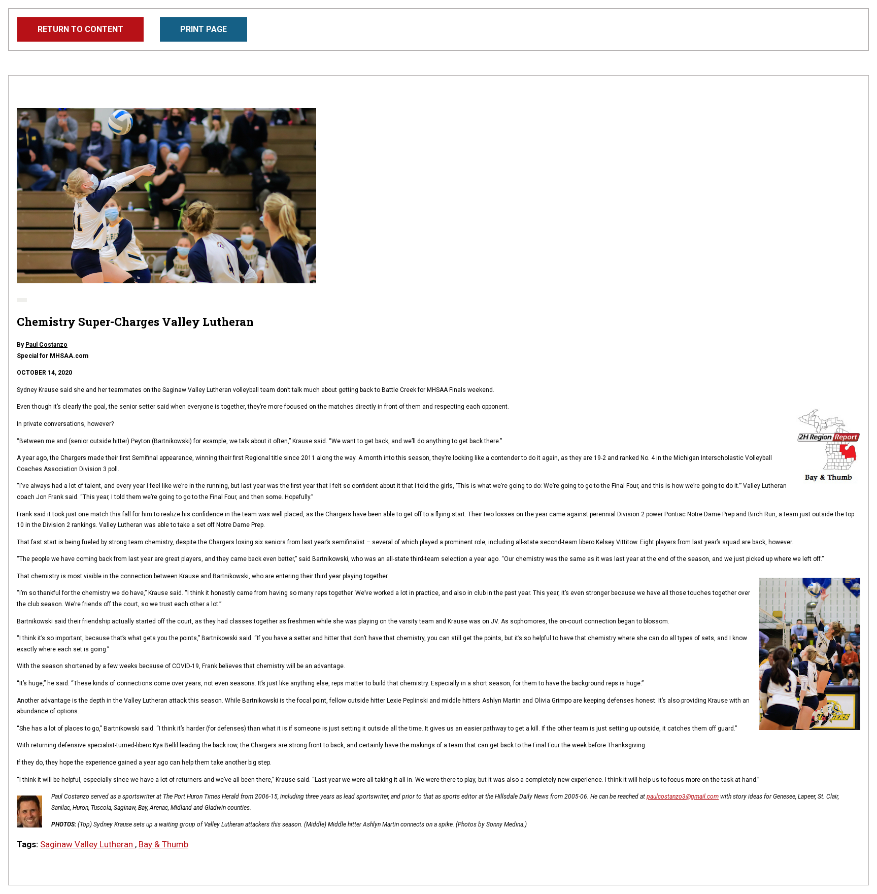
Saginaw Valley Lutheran (87, 844)
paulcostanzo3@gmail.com (683, 796)
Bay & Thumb (163, 844)
